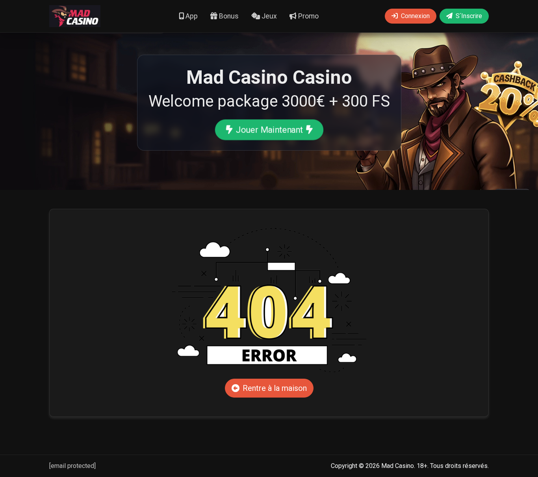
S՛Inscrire (469, 16)
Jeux (268, 16)
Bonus (228, 16)
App (191, 16)
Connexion (415, 16)
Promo (308, 16)
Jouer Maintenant (268, 129)
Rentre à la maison (275, 388)
